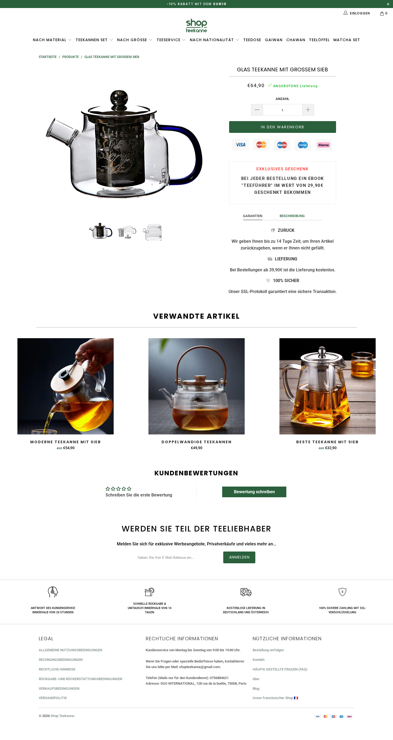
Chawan (295, 40)
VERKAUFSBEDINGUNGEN (59, 689)
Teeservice (169, 40)
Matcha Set (346, 40)
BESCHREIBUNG (292, 216)
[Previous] (47, 138)
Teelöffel (319, 40)
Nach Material (50, 40)
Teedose (252, 40)
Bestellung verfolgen (268, 650)
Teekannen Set (92, 40)
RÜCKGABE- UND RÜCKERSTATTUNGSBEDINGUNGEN (80, 679)
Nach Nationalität (212, 40)
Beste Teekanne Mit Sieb (327, 386)
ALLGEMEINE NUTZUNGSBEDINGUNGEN (70, 650)
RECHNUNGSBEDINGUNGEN (61, 660)
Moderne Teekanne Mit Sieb (65, 386)
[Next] (201, 138)
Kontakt (258, 660)
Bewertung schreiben (254, 491)
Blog (256, 689)
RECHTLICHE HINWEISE (57, 669)
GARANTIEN (252, 216)
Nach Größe (132, 40)
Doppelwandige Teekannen (196, 386)
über (256, 679)
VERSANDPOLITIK (53, 698)
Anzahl (282, 99)
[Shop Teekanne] (196, 25)
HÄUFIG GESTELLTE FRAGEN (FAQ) (280, 669)
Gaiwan (274, 40)
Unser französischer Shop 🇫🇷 (275, 698)
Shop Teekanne (62, 716)
